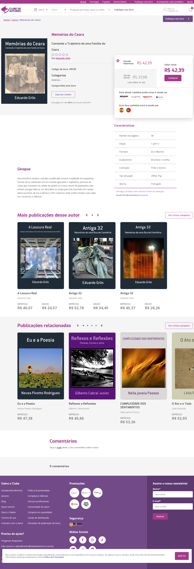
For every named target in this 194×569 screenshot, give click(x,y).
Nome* (157, 489)
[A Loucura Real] (40, 255)
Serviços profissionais (38, 501)
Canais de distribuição (38, 517)
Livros (15, 19)
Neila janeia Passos (130, 412)
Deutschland (120, 1)
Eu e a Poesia (26, 404)
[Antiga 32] (92, 255)
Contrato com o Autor (12, 523)
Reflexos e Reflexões (82, 404)
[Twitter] (73, 540)
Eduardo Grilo (63, 58)
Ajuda (190, 1)
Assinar (160, 516)
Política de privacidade (39, 490)
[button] (87, 215)
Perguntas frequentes (11, 540)
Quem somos (8, 506)
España (106, 1)
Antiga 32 (75, 293)
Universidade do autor (38, 506)
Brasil (83, 1)
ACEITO (182, 555)
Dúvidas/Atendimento (12, 490)
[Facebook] (82, 540)
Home (7, 19)
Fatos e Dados (8, 512)
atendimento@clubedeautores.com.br (132, 195)
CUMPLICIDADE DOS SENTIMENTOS (133, 405)
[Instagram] (92, 540)
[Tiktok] (102, 540)
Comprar (173, 78)
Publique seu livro (144, 1)
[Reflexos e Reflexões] (92, 366)
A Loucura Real (27, 293)
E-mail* (157, 501)
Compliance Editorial (38, 495)
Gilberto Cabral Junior (79, 408)
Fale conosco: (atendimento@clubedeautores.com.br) (27, 546)
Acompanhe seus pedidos (170, 1)
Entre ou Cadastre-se (172, 9)
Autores (5, 495)
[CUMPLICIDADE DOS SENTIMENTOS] (143, 366)
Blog (3, 501)
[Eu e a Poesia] (40, 366)
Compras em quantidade (40, 512)
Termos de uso (8, 517)
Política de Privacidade (54, 557)
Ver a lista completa (179, 215)
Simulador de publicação (44, 523)
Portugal (94, 1)
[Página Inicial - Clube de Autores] (11, 10)
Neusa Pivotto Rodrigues (29, 408)
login (59, 447)
